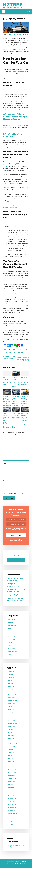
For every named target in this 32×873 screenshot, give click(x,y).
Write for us (15, 863)
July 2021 (10, 819)
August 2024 (11, 726)
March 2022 (11, 796)
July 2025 (10, 706)
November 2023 (12, 741)
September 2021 (12, 813)
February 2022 (12, 798)
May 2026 (10, 680)
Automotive (13, 349)
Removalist (11, 631)
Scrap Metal (11, 637)
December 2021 (12, 804)
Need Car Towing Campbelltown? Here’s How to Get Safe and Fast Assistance (16, 383)
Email (5, 472)
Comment (6, 438)
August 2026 (11, 671)
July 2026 (10, 674)
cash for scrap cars (17, 351)
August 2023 (11, 747)
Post (9, 628)
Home (8, 863)
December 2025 (12, 692)
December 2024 (12, 715)
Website (5, 480)
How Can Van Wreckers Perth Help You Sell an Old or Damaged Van (7, 401)
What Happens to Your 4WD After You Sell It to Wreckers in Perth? (6, 419)
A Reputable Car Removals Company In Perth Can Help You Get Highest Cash (23, 358)
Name (5, 463)
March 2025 (11, 709)
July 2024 (10, 729)
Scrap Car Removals (18, 352)
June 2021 (11, 822)
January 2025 (11, 712)
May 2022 (10, 790)
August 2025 (11, 703)
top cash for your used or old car (17, 71)
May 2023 (10, 755)
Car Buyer (10, 622)
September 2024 (12, 723)
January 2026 (11, 689)
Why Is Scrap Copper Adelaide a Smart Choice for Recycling (16, 595)
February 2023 (12, 764)
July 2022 (10, 784)
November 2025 (12, 695)
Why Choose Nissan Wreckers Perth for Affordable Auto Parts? (15, 401)
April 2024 (10, 735)
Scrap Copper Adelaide (14, 634)
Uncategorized (12, 648)
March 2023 (11, 761)
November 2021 (12, 807)
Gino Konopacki (12, 845)
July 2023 (10, 749)
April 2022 (10, 793)
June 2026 (11, 677)
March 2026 (11, 686)
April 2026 (10, 683)
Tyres (9, 645)
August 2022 (11, 781)
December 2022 (12, 770)
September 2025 (12, 700)
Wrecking (10, 654)
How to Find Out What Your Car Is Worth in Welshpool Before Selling (24, 419)
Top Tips (10, 642)
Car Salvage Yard (12, 625)
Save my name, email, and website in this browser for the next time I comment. (15, 492)
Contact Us (22, 863)
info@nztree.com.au (8, 865)
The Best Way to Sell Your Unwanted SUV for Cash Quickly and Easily (25, 401)
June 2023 (11, 752)
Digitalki (24, 861)
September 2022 (12, 778)
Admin (26, 34)
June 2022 (11, 787)
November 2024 (12, 718)
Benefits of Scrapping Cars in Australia (16, 846)
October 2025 (11, 697)
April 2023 (10, 758)
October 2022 (11, 775)
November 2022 (12, 772)
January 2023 (11, 767)
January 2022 (11, 801)
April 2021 (10, 824)
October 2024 (11, 720)
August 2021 (11, 816)
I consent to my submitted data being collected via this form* (17, 529)
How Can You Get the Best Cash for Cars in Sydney (16, 416)
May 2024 (10, 732)
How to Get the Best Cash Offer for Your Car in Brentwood (24, 381)
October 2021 (11, 810)
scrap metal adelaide (14, 639)
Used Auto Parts (12, 651)
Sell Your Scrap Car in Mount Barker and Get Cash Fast (7, 381)
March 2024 (11, 738)
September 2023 (12, 744)
